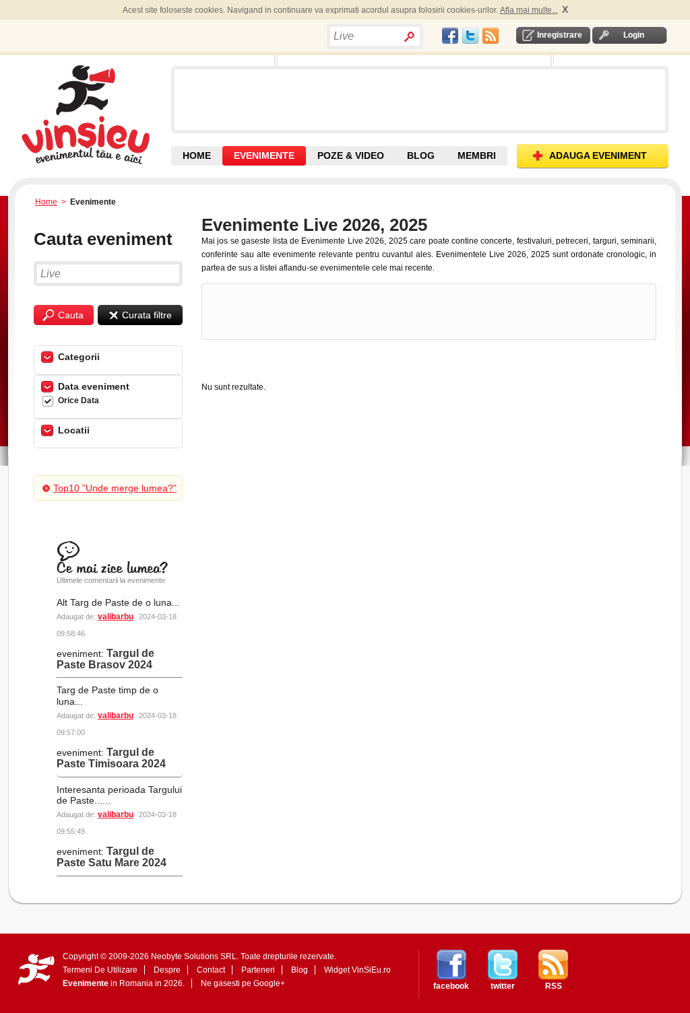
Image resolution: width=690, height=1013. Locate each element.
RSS (553, 986)
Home (46, 202)
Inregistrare (559, 35)
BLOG (421, 155)
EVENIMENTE (264, 155)
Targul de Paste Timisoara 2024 (111, 757)
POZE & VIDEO (350, 155)
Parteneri (258, 970)
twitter (503, 986)
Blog (299, 970)
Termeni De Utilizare (100, 970)
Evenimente (85, 983)
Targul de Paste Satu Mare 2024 (111, 856)
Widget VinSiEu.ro (357, 970)
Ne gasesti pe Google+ (243, 983)
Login (633, 35)
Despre (167, 970)
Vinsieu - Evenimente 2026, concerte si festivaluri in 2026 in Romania (95, 114)
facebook (451, 986)
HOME (197, 155)
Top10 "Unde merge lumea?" (115, 488)
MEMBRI (477, 155)
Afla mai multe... (529, 10)
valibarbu (115, 616)
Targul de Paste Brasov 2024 (105, 659)
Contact (211, 970)
